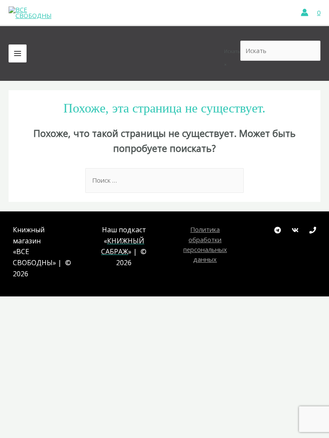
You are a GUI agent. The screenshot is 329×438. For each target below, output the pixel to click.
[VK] (295, 230)
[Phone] (312, 230)
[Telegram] (277, 230)
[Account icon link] (304, 12)
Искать (232, 51)
